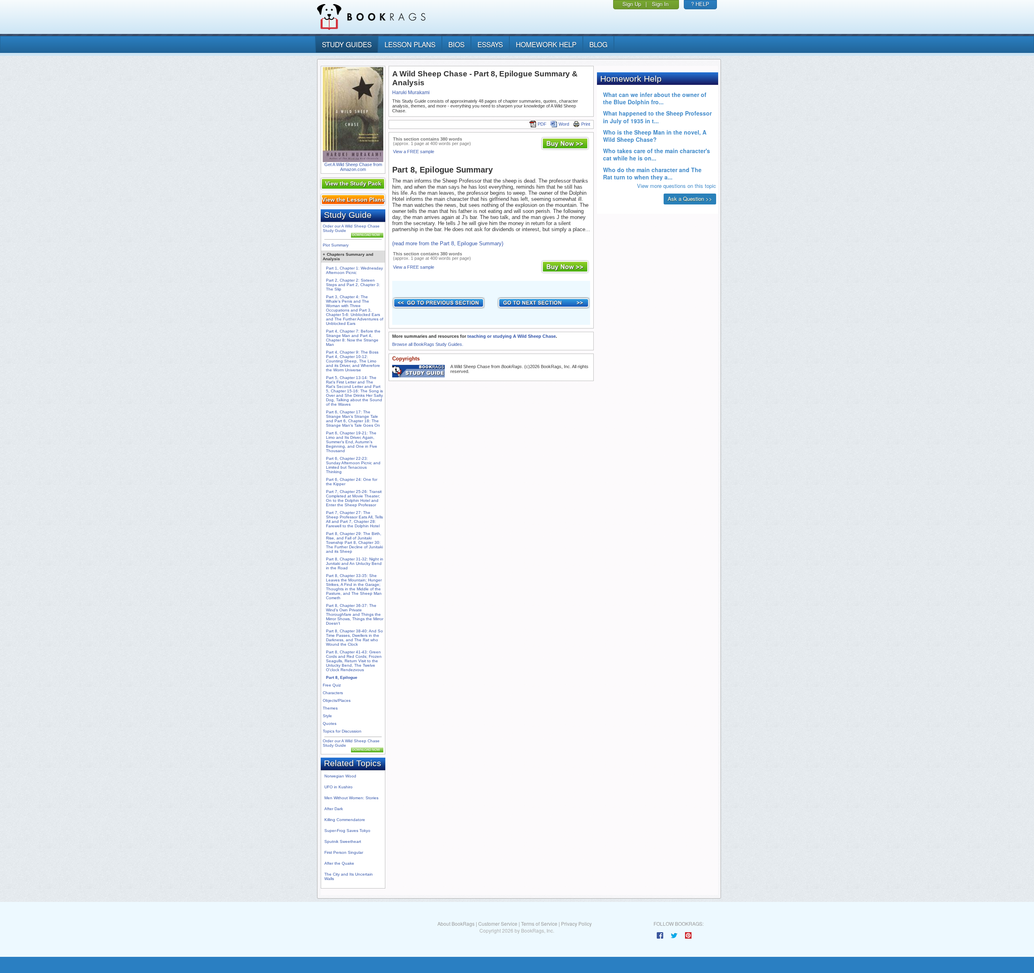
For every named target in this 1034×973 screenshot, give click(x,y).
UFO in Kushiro (338, 787)
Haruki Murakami (411, 92)
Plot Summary (336, 245)
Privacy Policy (576, 923)
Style (327, 716)
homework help (546, 44)
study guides (347, 44)
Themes (330, 708)
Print (585, 124)
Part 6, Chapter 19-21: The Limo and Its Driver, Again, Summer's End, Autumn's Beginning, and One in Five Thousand (351, 442)
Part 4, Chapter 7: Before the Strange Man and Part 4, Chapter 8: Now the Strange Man (353, 338)
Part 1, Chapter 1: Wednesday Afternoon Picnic (354, 270)
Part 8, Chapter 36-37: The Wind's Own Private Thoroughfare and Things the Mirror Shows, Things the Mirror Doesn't (354, 614)
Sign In (660, 4)
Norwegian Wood (340, 776)
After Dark (333, 809)
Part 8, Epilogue (341, 677)
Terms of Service (539, 923)
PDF (542, 124)
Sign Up (631, 4)
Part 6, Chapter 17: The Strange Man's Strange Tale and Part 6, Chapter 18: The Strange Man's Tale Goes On (353, 419)
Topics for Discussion (342, 731)
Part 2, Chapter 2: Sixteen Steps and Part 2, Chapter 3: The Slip (353, 284)
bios (456, 44)
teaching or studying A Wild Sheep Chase (511, 336)
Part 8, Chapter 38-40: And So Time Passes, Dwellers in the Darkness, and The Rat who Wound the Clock (354, 638)
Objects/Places (337, 700)
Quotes (329, 723)
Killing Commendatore (344, 819)
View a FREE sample (413, 151)
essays (490, 44)
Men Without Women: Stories (351, 798)
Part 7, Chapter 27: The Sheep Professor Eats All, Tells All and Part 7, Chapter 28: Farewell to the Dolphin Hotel (354, 519)
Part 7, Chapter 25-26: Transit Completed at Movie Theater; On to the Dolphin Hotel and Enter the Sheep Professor (354, 498)
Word (564, 124)
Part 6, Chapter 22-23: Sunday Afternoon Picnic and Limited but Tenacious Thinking (353, 465)
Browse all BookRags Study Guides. (427, 344)
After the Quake (339, 863)
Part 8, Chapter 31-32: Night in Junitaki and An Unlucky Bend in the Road (354, 563)
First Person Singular (343, 852)
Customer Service (497, 923)
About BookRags (456, 923)
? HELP (700, 4)
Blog (598, 44)
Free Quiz (332, 685)
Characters (333, 693)
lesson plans (410, 44)
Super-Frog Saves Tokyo (347, 830)
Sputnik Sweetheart (342, 841)
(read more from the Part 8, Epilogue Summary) (447, 243)
